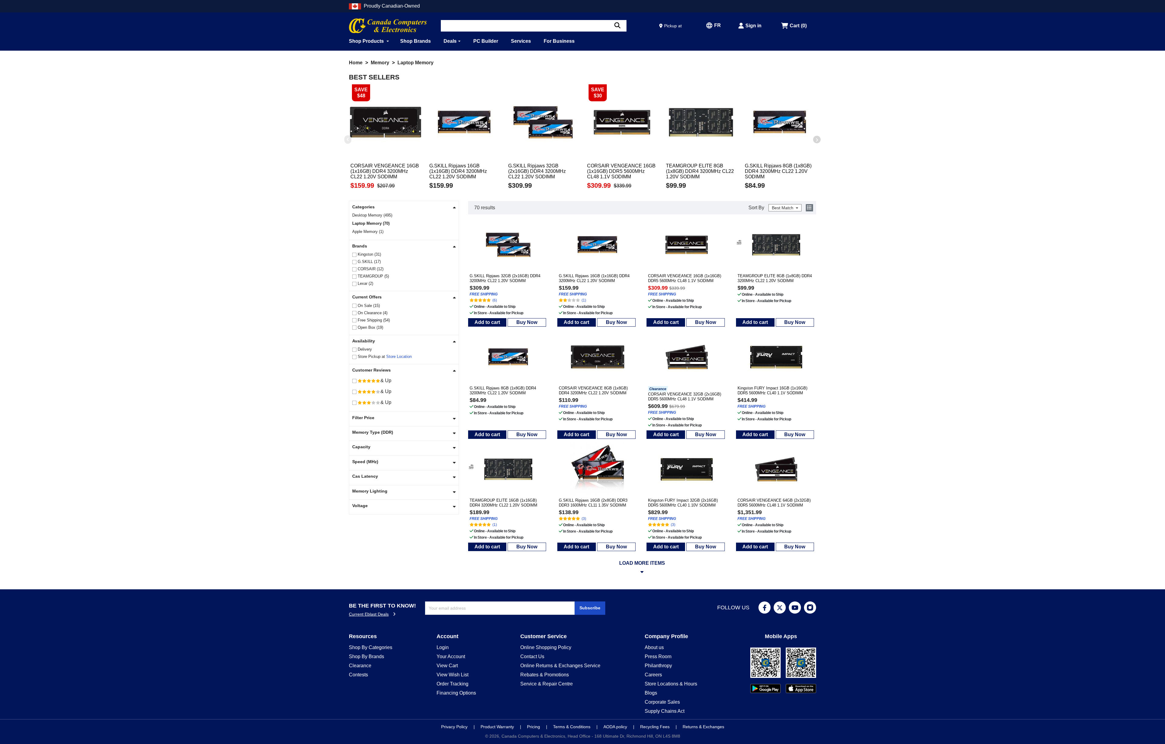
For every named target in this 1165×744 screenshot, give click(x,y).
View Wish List (452, 674)
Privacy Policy (455, 726)
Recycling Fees (655, 726)
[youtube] (795, 607)
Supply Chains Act (664, 711)
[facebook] (764, 607)
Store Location (399, 356)
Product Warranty (498, 726)
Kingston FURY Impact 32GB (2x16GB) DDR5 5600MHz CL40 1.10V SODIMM (683, 502)
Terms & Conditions (572, 726)
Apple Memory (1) (367, 231)
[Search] (617, 26)
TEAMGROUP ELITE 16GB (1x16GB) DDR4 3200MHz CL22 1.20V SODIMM (503, 502)
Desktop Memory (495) (372, 215)
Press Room (658, 656)
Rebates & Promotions (544, 674)
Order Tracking (452, 683)
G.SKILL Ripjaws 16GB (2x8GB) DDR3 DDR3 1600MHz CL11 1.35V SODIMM (593, 502)
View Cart (447, 665)
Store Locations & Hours (671, 683)
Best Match (783, 207)
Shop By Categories (370, 647)
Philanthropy (658, 665)
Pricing (534, 726)
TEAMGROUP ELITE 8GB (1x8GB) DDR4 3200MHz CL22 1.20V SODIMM (775, 278)
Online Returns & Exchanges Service (560, 665)
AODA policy (615, 726)
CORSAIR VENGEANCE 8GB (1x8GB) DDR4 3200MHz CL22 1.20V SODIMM (593, 390)
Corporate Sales (662, 702)
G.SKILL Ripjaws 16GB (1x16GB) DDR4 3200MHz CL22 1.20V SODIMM (594, 278)
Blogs (651, 692)
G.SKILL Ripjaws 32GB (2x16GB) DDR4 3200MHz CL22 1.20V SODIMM (505, 278)
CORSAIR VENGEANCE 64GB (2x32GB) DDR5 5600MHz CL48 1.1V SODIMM (774, 502)
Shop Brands (415, 41)
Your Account (451, 656)
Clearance (360, 665)
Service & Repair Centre (546, 683)
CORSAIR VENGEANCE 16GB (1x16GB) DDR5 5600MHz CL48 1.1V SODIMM (684, 278)
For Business (559, 41)
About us (654, 647)
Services (521, 41)
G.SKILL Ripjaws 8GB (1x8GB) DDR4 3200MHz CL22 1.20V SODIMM (503, 390)
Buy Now (526, 322)
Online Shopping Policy (545, 647)
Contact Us (532, 656)
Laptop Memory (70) (371, 223)
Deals (450, 41)
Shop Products (367, 41)
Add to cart (487, 322)
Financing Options (456, 692)
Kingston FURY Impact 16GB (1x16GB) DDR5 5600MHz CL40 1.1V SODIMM (772, 390)
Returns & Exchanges (703, 726)
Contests (358, 674)
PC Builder (485, 41)
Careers (653, 674)
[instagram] (810, 607)
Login (443, 647)
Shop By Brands (366, 656)
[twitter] (780, 607)
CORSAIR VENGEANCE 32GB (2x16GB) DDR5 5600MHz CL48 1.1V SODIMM (684, 396)
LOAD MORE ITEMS (642, 563)
